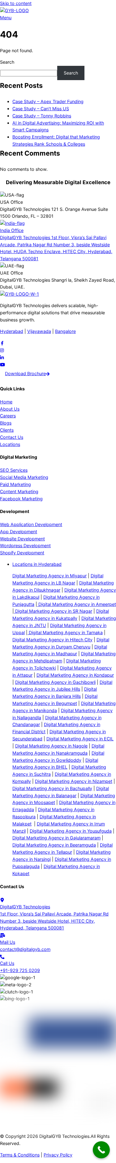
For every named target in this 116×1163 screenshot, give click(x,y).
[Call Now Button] (101, 1149)
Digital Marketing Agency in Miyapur (49, 575)
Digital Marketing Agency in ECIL (80, 738)
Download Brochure (25, 373)
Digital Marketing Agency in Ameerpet (76, 604)
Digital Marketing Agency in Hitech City (52, 639)
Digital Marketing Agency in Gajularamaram (56, 837)
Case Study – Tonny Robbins (41, 115)
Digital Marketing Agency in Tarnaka (65, 632)
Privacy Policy (58, 1154)
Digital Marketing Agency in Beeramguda (54, 844)
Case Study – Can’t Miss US (40, 108)
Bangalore (65, 331)
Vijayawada (39, 331)
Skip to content (16, 3)
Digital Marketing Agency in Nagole (51, 745)
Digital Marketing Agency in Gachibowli (55, 682)
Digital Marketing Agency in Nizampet (73, 781)
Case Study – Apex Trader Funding (48, 101)
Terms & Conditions (20, 1154)
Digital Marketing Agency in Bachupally (52, 788)
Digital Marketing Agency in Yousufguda (71, 831)
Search (7, 62)
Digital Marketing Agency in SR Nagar (53, 611)
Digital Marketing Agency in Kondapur (75, 675)
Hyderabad (11, 331)
